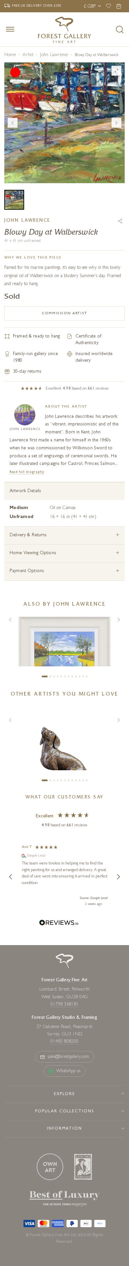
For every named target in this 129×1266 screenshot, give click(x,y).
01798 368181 (64, 1004)
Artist (27, 55)
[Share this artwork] (120, 221)
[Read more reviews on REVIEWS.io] (59, 924)
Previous (13, 123)
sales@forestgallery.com (68, 1057)
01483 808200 (64, 1041)
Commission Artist (64, 313)
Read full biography (27, 472)
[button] (11, 876)
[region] (64, 877)
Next (116, 123)
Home (10, 55)
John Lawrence (54, 55)
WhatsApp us (68, 1071)
